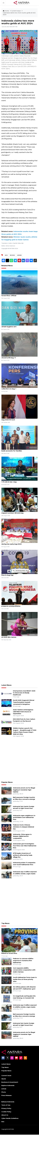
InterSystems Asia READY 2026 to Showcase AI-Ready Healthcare (24, 693)
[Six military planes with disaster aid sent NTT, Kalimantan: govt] (6, 989)
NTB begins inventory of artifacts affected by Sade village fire (22, 855)
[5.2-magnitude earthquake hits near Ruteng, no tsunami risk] (6, 999)
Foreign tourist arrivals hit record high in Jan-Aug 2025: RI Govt (18, 419)
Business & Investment (9, 1082)
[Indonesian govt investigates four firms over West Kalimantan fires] (6, 846)
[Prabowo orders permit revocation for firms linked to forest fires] (19, 940)
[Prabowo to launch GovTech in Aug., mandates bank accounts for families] (19, 437)
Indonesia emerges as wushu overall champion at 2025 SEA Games (19, 636)
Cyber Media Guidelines (9, 1118)
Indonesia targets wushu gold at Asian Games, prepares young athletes (19, 605)
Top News (5, 923)
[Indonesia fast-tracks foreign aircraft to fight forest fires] (6, 809)
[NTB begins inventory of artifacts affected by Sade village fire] (6, 856)
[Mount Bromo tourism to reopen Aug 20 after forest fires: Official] (19, 282)
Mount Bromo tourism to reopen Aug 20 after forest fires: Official (19, 294)
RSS (2, 1122)
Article (3, 1089)
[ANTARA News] (21, 2)
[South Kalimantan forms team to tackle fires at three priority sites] (6, 980)
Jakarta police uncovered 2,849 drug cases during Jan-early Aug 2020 (18, 543)
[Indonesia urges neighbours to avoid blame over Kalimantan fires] (6, 818)
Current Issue (16, 11)
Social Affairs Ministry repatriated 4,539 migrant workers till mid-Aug (16, 512)
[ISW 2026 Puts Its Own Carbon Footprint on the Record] (6, 722)
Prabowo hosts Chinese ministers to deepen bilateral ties (23, 827)
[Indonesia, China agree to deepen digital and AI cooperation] (6, 837)
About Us (4, 1115)
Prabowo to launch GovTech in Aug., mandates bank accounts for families (19, 450)
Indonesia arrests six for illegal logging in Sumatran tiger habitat (24, 790)
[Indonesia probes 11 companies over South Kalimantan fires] (6, 865)
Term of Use (5, 1105)
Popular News (7, 782)
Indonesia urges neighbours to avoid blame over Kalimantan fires (24, 817)
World (3, 1079)
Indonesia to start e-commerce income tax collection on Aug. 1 (17, 388)
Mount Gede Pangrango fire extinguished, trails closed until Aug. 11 (19, 357)
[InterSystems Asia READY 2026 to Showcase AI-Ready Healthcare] (6, 693)
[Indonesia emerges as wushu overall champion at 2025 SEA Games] (19, 624)
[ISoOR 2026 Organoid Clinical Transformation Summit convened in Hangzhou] (6, 703)
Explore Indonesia (7, 1085)
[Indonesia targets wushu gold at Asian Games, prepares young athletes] (19, 593)
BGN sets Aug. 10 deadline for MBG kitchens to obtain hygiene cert (19, 326)
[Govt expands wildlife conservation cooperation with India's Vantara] (6, 971)
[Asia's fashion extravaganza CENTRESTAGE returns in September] (6, 712)
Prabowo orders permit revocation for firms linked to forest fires (18, 952)
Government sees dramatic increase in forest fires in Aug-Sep (18, 574)
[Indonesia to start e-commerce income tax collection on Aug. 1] (19, 375)
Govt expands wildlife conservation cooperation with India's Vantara (24, 970)
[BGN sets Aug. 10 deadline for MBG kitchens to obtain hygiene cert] (19, 313)
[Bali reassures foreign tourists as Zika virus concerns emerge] (6, 800)
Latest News (6, 685)
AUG (6, 255)
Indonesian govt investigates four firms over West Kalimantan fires (24, 846)
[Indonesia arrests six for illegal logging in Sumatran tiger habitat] (6, 790)
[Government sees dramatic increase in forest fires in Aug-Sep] (19, 562)
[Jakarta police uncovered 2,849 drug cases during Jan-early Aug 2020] (19, 531)
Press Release (6, 1095)
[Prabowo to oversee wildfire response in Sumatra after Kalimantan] (6, 961)
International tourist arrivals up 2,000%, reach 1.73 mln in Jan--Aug (19, 481)
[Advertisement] (19, 662)
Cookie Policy (6, 1112)
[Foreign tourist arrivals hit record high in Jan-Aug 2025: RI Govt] (19, 406)
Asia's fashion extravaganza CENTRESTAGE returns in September (23, 712)
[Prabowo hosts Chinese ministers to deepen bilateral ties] (6, 828)
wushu (12, 255)
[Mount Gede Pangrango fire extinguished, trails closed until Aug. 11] (19, 344)
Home (6, 11)
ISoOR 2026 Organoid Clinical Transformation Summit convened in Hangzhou (23, 702)
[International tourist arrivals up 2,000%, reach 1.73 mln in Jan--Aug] (19, 469)
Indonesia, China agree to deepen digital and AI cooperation (22, 836)
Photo (3, 1092)
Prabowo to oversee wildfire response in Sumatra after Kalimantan (23, 960)
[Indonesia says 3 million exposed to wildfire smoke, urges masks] (6, 874)
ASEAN (19, 255)
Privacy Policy (6, 1108)
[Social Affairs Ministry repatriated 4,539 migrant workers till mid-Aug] (19, 500)
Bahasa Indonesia (7, 1102)
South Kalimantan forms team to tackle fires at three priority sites (25, 979)
